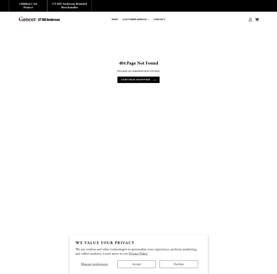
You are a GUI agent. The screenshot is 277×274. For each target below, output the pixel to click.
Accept (136, 264)
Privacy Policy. (138, 253)
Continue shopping (135, 80)
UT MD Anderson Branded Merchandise (69, 5)
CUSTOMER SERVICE (134, 19)
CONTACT (159, 19)
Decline (179, 264)
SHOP (115, 19)
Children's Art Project (28, 5)
